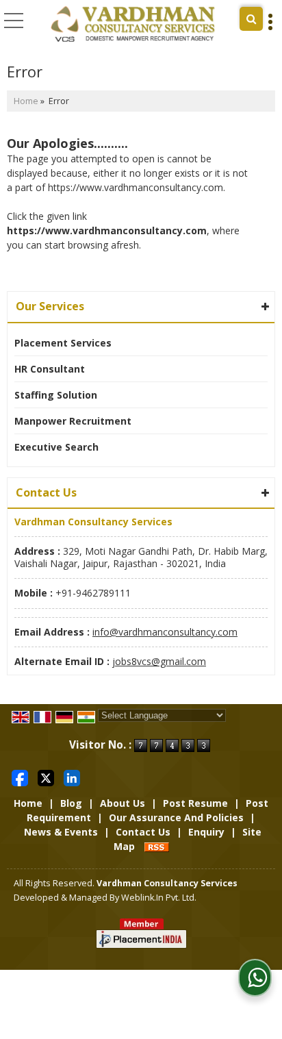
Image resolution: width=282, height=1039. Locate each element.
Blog (71, 803)
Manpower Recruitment (72, 420)
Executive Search (56, 446)
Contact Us (143, 831)
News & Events (61, 831)
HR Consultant (49, 368)
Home (26, 101)
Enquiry (206, 831)
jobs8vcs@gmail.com (159, 661)
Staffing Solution (55, 394)
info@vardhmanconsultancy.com (165, 631)
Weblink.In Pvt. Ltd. (158, 897)
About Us (122, 803)
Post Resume (195, 803)
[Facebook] (20, 777)
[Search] (251, 19)
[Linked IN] (72, 777)
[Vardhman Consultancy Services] (133, 24)
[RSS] (156, 846)
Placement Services (63, 342)
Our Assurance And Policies (176, 817)
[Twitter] (46, 777)
